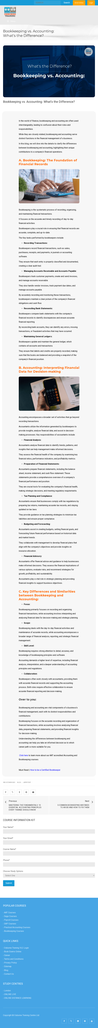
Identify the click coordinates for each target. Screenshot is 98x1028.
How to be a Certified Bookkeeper (45, 770)
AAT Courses (10, 912)
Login (91, 3)
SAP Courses (10, 924)
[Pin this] (26, 792)
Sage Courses (10, 916)
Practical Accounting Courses (17, 927)
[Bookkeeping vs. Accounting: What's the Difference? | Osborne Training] (10, 11)
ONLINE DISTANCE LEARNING (17, 998)
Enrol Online (79, 3)
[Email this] (33, 792)
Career (7, 955)
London (7, 990)
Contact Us (9, 974)
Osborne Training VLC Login (16, 948)
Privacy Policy (10, 963)
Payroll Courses (11, 920)
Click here (23, 755)
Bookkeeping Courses (14, 931)
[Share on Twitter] (12, 792)
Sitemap (7, 966)
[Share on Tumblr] (19, 792)
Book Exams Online (12, 951)
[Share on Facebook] (5, 792)
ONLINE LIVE (10, 994)
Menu (12, 21)
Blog (19, 782)
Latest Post (27, 782)
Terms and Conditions (13, 959)
